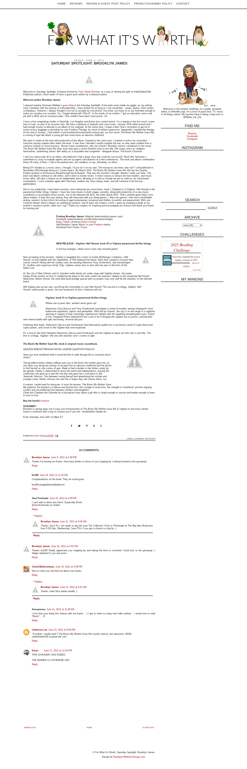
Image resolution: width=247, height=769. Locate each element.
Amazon (45, 400)
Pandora (98, 224)
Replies (38, 516)
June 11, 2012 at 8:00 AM (73, 521)
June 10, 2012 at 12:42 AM (54, 475)
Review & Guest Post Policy (108, 3)
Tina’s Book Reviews (89, 91)
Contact (183, 3)
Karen (35, 650)
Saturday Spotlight (145, 439)
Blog (58, 221)
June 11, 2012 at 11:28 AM (60, 609)
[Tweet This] (82, 429)
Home (62, 3)
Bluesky (192, 133)
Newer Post (30, 728)
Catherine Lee (39, 629)
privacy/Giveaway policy (153, 3)
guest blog (68, 105)
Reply (35, 465)
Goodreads (192, 136)
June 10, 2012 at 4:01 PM (64, 546)
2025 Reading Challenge (182, 247)
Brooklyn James (41, 457)
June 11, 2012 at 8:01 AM (73, 587)
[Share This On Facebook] (74, 429)
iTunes (83, 227)
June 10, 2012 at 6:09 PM (68, 566)
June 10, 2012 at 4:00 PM (63, 498)
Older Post (148, 728)
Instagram (192, 139)
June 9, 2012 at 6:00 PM (64, 457)
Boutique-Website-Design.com (129, 756)
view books (197, 270)
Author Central (88, 221)
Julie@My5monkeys (43, 566)
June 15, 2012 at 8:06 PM (61, 629)
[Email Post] (56, 435)
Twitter (66, 221)
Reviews (76, 3)
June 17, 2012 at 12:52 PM (58, 650)
